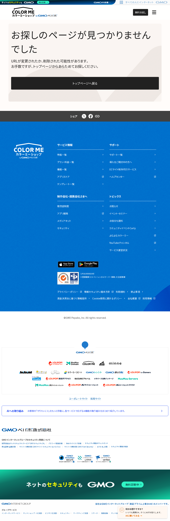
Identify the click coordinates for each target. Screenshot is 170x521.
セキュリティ (65, 513)
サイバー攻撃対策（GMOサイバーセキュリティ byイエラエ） (40, 446)
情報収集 (104, 513)
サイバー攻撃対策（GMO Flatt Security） (78, 446)
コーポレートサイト (78, 398)
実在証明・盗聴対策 (9, 446)
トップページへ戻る (85, 83)
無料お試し (140, 12)
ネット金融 (115, 513)
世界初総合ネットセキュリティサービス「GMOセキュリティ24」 (23, 443)
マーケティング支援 (80, 513)
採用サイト (95, 398)
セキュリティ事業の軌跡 (119, 446)
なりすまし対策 (102, 446)
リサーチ (94, 513)
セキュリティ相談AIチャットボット (96, 443)
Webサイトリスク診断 (73, 443)
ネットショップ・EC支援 (32, 513)
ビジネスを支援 (51, 513)
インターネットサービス (11, 513)
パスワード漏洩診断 (55, 443)
